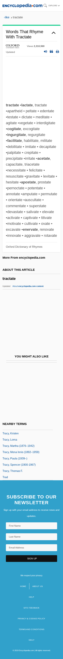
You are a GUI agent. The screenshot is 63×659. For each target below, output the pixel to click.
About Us (37, 586)
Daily (31, 640)
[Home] (22, 5)
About (28, 286)
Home (23, 586)
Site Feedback (31, 608)
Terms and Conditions (31, 629)
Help (31, 597)
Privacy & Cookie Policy (31, 619)
